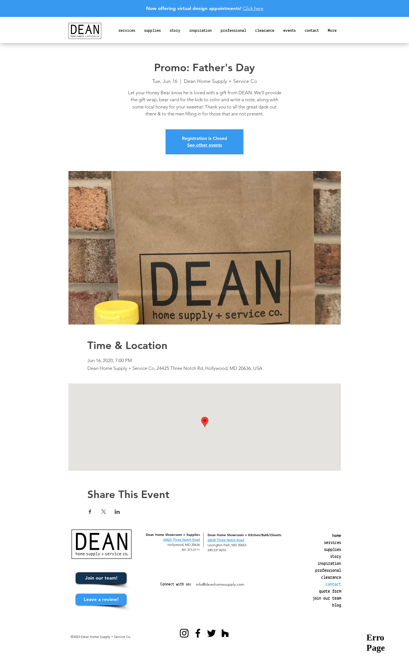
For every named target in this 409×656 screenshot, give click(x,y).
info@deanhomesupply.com (220, 584)
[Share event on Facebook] (90, 511)
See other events (204, 145)
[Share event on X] (103, 511)
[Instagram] (184, 633)
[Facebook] (198, 633)
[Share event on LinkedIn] (117, 511)
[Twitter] (211, 633)
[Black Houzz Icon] (225, 633)
